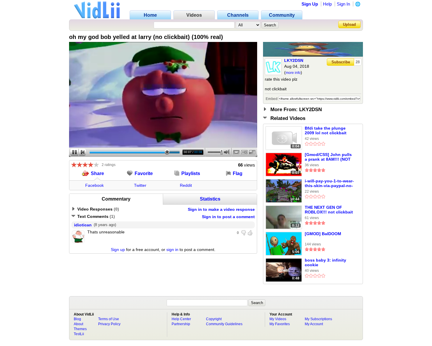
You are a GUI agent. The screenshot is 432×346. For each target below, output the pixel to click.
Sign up (118, 249)
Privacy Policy (109, 324)
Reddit (186, 185)
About (78, 324)
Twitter (140, 185)
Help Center (181, 319)
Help (327, 3)
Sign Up (310, 3)
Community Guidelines (224, 324)
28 (358, 62)
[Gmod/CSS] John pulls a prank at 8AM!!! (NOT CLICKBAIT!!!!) (328, 157)
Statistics (210, 198)
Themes (80, 329)
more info (293, 73)
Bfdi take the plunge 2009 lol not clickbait (325, 130)
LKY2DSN (293, 60)
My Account (314, 324)
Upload (349, 24)
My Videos (277, 319)
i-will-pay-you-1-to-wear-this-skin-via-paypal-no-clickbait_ (329, 184)
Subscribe (340, 62)
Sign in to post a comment (228, 216)
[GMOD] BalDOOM (323, 233)
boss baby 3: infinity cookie (325, 262)
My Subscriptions (318, 319)
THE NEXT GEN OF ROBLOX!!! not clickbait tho (329, 210)
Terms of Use (108, 319)
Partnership (181, 324)
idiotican (83, 225)
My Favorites (279, 324)
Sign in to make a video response (221, 209)
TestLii (79, 334)
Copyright (214, 319)
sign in (172, 249)
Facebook (94, 185)
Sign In (343, 3)
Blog (77, 319)
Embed (271, 99)
